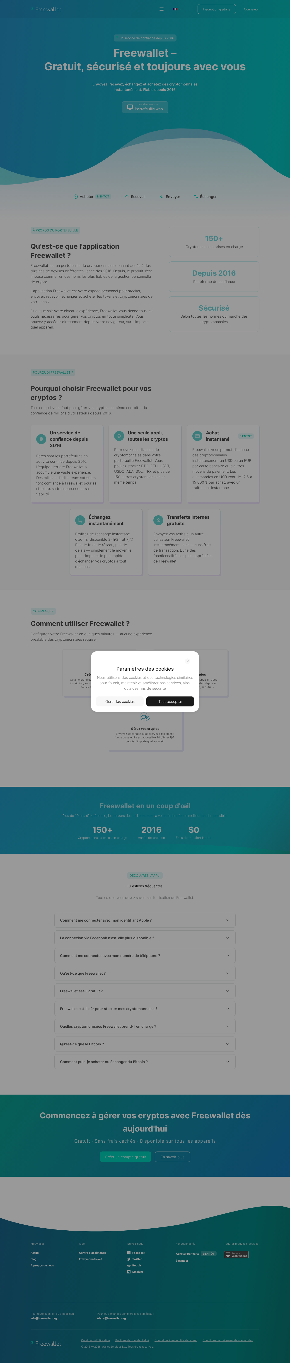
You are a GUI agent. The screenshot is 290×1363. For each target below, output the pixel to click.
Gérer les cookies (120, 701)
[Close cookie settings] (187, 661)
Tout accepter (170, 701)
